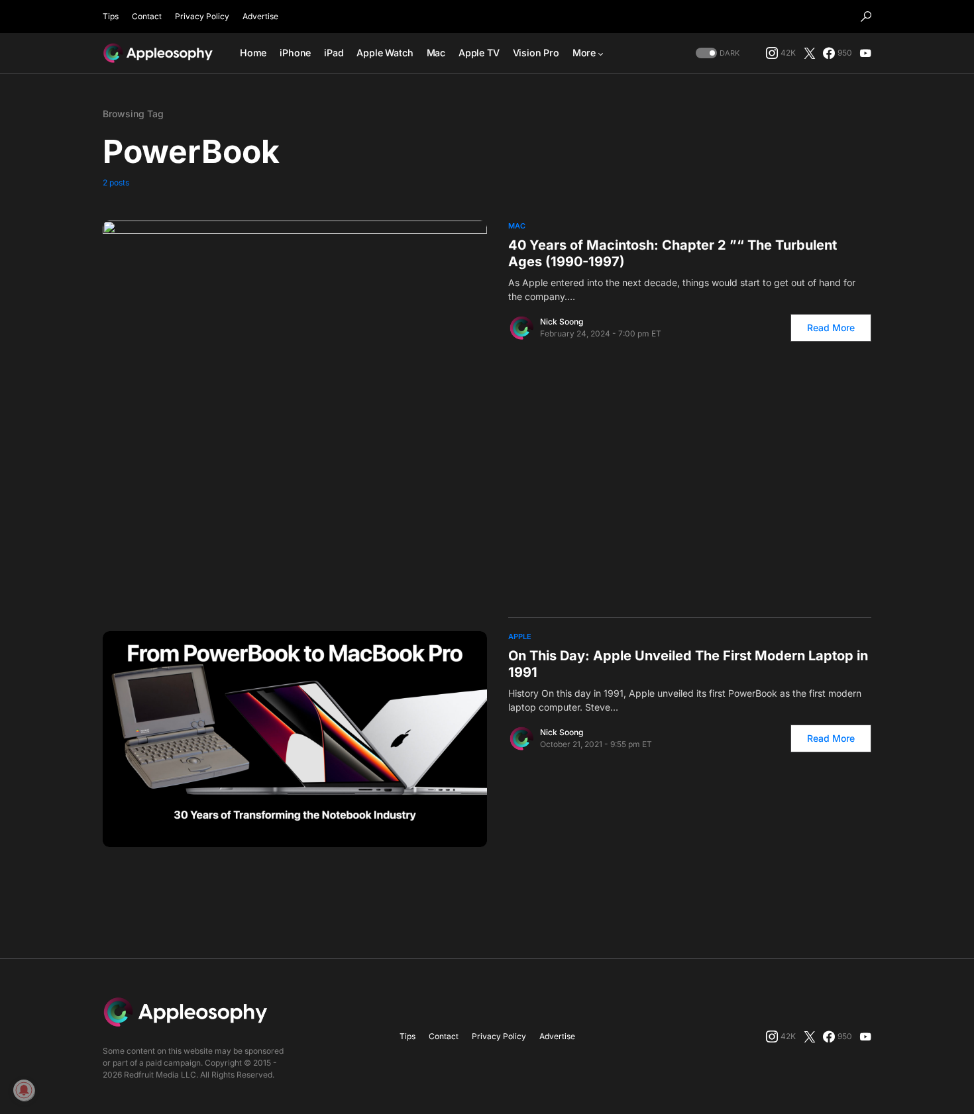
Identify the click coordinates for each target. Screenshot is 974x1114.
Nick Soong (561, 322)
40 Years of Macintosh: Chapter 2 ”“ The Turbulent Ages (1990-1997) (672, 253)
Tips (111, 16)
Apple (519, 636)
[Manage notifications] (23, 1090)
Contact (147, 16)
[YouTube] (865, 53)
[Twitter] (810, 53)
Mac (516, 225)
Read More (831, 327)
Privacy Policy (202, 16)
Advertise (260, 16)
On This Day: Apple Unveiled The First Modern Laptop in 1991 (688, 664)
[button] (866, 16)
